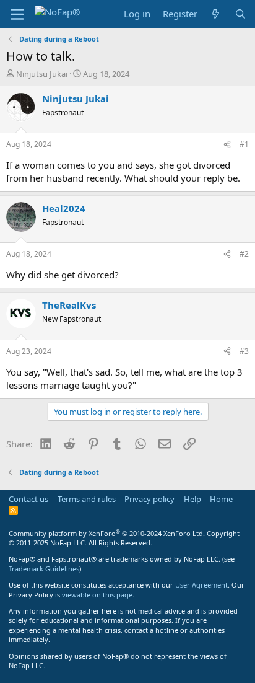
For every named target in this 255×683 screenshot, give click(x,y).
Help (192, 499)
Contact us (28, 499)
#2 (244, 254)
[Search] (240, 13)
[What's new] (216, 13)
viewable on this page (97, 594)
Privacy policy (149, 499)
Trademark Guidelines (44, 568)
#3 (244, 351)
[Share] (227, 145)
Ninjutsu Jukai (41, 73)
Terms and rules (87, 499)
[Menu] (17, 14)
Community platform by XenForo (107, 533)
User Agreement (201, 584)
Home (221, 499)
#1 (244, 144)
